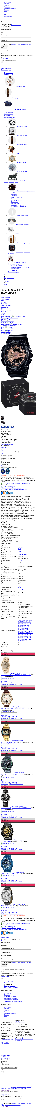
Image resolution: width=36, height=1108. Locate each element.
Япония (3, 466)
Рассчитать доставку (20, 489)
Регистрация (8, 16)
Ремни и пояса (15, 203)
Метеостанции (21, 162)
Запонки (16, 233)
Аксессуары (4, 325)
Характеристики (6, 324)
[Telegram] (11, 493)
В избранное (4, 684)
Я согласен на (17, 44)
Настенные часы (22, 126)
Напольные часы (22, 144)
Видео (2, 333)
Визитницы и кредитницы (19, 206)
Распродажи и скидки (10, 998)
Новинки (7, 995)
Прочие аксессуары (13, 272)
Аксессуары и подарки (19, 109)
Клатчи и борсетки (16, 200)
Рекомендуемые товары (11, 999)
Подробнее (4, 681)
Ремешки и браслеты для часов (26, 243)
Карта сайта (18, 1039)
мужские (3, 447)
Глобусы (17, 153)
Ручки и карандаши (22, 215)
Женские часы (8, 74)
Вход (5, 14)
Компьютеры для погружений (20, 267)
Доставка (7, 7)
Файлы (3, 332)
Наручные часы (20, 86)
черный (20, 589)
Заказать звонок (16, 25)
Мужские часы (8, 73)
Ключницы (14, 202)
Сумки (13, 192)
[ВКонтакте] (2, 493)
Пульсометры (15, 268)
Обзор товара (5, 318)
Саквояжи (14, 195)
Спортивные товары (14, 264)
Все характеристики (7, 444)
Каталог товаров (6, 68)
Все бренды (7, 993)
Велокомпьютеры (16, 265)
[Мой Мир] (7, 493)
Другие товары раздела (23, 483)
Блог (5, 11)
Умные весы (15, 270)
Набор (2, 319)
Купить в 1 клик (5, 683)
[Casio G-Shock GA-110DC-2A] (7, 474)
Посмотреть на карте (7, 1039)
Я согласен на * (17, 1087)
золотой (20, 587)
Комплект (4, 321)
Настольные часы (22, 135)
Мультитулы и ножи (20, 262)
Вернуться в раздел (6, 316)
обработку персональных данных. (21, 44)
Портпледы (14, 199)
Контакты (7, 3)
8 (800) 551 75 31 (6, 1056)
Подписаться (13, 486)
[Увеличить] (17, 377)
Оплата (6, 5)
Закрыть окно (5, 58)
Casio (2, 450)
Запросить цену (16, 1105)
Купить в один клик (20, 1088)
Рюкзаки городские (17, 197)
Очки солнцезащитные (23, 224)
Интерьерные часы (18, 98)
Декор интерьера (22, 171)
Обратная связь (5, 1055)
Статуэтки (22, 180)
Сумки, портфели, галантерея (26, 191)
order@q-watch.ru (20, 1022)
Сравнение (14, 683)
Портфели (14, 194)
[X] (9, 493)
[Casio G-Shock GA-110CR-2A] (3, 474)
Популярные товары (10, 996)
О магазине (7, 2)
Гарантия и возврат (10, 8)
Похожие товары (6, 329)
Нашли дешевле (16, 488)
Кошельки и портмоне (17, 205)
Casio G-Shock (5, 456)
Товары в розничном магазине (13, 1001)
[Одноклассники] (4, 493)
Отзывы (6, 10)
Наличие (3, 330)
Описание (4, 322)
